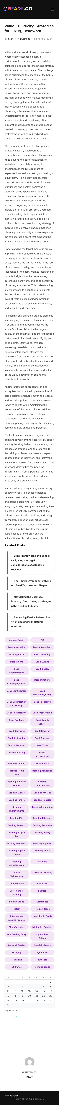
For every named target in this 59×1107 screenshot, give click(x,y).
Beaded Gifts (42, 763)
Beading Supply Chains (16, 852)
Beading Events (17, 792)
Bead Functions (42, 679)
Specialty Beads (42, 945)
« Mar (14, 1016)
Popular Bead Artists (42, 936)
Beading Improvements (16, 809)
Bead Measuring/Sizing (42, 693)
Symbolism (42, 952)
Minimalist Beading (42, 927)
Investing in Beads (42, 916)
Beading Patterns (17, 825)
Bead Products (16, 720)
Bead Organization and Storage (16, 703)
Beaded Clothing (16, 763)
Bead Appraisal (17, 654)
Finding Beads (16, 901)
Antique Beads (16, 640)
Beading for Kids (42, 792)
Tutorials (42, 959)
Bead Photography (16, 712)
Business (25, 38)
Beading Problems (42, 825)
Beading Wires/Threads (16, 863)
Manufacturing (16, 927)
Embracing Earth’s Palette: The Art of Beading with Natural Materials (31, 622)
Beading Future (17, 800)
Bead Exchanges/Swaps (16, 681)
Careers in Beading (42, 872)
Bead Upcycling (17, 752)
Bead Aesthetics (16, 647)
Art (42, 640)
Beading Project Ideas (16, 834)
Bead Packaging (42, 701)
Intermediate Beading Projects (17, 918)
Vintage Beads (42, 967)
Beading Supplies (42, 843)
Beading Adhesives (42, 770)
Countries (42, 883)
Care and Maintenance (16, 874)
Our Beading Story (16, 934)
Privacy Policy (11, 1095)
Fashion (42, 890)
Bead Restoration (17, 738)
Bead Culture (42, 661)
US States (17, 967)
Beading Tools (42, 850)
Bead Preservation (42, 712)
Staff (10, 38)
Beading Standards (17, 843)
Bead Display (42, 669)
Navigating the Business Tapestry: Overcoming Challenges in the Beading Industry (31, 601)
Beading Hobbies (42, 800)
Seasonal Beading (16, 945)
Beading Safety (42, 832)
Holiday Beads (42, 909)
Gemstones (42, 901)
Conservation (17, 883)
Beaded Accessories (42, 754)
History (16, 909)
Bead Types (42, 745)
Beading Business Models (16, 783)
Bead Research (42, 731)
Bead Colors (16, 661)
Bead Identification (16, 691)
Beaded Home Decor (17, 772)
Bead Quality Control (42, 722)
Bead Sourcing (42, 738)
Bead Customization (16, 671)
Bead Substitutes (17, 745)
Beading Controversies (42, 783)
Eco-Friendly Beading (16, 892)
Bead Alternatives (42, 647)
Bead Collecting (42, 654)
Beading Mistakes (42, 818)
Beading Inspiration (42, 807)
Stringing (16, 952)
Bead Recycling (17, 731)
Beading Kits (16, 818)
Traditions (16, 959)
